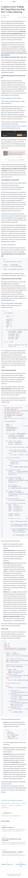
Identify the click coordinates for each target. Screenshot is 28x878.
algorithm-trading (6, 803)
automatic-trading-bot (15, 803)
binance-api (23, 803)
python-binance (5, 807)
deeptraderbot (18, 805)
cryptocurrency (4, 805)
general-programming (18, 800)
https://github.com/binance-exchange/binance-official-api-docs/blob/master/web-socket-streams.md (13, 381)
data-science (5, 800)
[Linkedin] (9, 813)
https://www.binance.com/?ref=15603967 (11, 98)
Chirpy (12, 875)
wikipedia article (10, 300)
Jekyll (19, 875)
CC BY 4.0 (13, 815)
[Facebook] (7, 813)
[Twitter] (5, 813)
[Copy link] (11, 813)
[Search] (26, 1)
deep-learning (11, 800)
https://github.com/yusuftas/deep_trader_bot (13, 57)
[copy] (26, 259)
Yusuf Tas (4, 17)
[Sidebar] (1, 1)
